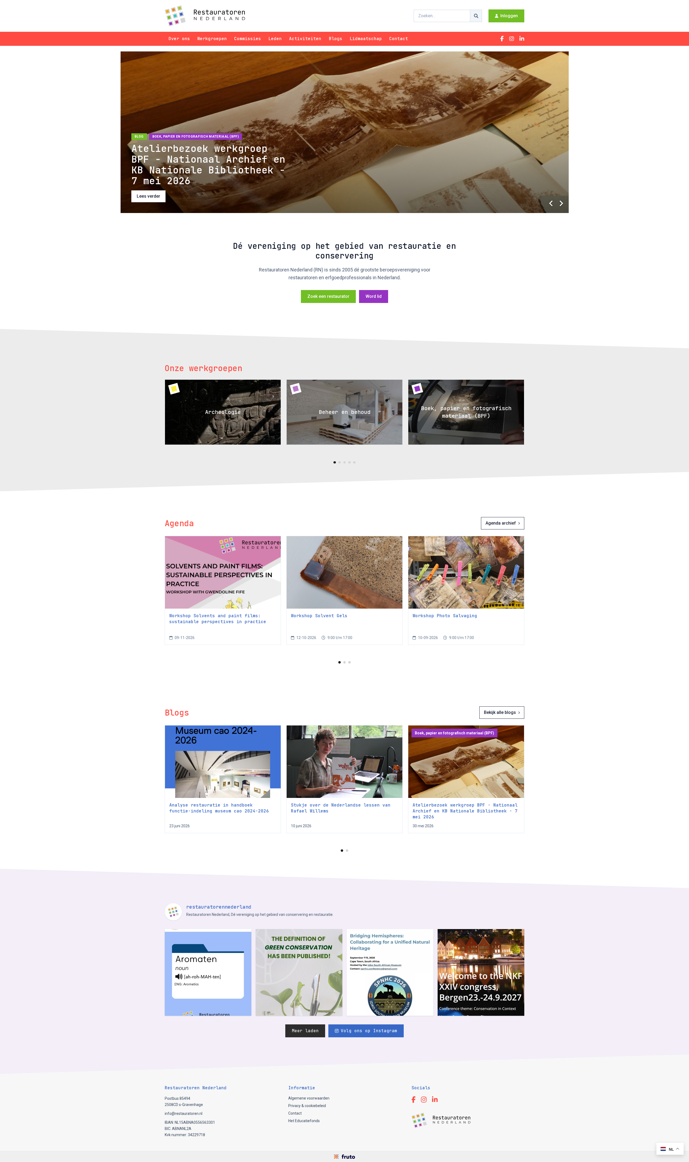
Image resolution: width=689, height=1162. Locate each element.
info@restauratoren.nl (183, 1113)
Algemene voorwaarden (308, 1098)
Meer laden (305, 1031)
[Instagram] (511, 39)
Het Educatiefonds (304, 1121)
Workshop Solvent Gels (319, 616)
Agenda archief (501, 523)
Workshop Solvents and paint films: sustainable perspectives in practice (217, 618)
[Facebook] (502, 39)
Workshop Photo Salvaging (445, 616)
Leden (275, 38)
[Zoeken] (476, 16)
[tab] (334, 462)
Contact (398, 38)
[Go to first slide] (561, 203)
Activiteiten (305, 38)
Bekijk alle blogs (500, 712)
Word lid (373, 296)
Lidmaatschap (366, 38)
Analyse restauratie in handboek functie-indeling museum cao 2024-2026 (219, 808)
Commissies (247, 38)
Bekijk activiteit (151, 196)
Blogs (335, 38)
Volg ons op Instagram (369, 1031)
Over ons (179, 38)
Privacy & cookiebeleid (307, 1106)
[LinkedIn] (521, 39)
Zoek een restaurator (328, 296)
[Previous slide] (551, 203)
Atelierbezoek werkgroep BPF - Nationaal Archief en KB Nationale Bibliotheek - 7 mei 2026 (465, 811)
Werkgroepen (212, 38)
